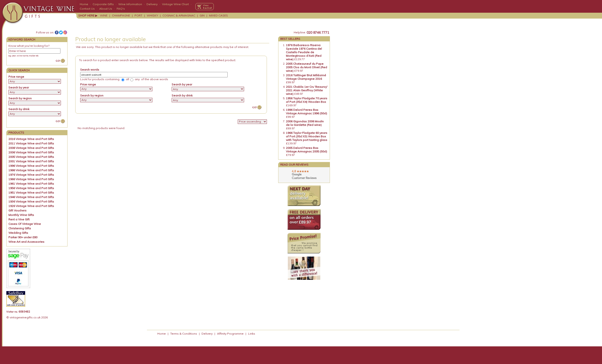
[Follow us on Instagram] (65, 32)
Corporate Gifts (103, 4)
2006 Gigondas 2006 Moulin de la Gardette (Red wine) (305, 123)
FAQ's (121, 8)
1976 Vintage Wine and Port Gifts (31, 174)
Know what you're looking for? (28, 45)
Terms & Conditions (183, 333)
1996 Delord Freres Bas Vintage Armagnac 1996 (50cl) (306, 111)
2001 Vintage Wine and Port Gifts (31, 161)
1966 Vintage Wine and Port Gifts (31, 179)
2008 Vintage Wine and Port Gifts (31, 148)
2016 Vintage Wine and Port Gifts (31, 139)
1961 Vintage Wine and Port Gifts (31, 183)
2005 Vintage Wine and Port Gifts (31, 156)
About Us (105, 8)
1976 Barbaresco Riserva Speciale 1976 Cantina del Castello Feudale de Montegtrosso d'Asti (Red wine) (304, 52)
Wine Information (130, 4)
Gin (202, 15)
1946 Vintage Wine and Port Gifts (31, 197)
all (127, 79)
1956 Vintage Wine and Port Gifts (31, 188)
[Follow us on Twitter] (61, 32)
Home (84, 4)
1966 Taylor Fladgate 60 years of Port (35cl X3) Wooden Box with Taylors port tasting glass (306, 136)
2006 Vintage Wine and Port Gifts (31, 152)
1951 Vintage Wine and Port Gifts (31, 192)
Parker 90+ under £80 (22, 237)
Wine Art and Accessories (26, 241)
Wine (103, 15)
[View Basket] (204, 6)
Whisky (152, 15)
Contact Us (87, 8)
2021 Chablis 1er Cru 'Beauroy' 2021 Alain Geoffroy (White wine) (307, 90)
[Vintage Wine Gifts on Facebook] (57, 32)
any (137, 79)
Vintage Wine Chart (175, 4)
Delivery (152, 4)
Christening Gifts (19, 228)
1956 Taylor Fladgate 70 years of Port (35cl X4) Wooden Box (306, 99)
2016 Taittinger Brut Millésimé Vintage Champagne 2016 (306, 76)
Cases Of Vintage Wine (24, 224)
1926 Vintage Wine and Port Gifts (31, 206)
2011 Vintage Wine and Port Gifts (31, 143)
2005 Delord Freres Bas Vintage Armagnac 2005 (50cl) (306, 149)
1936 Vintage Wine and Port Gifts (31, 201)
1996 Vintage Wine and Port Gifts (31, 165)
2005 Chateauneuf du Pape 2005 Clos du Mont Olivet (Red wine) (306, 67)
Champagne (121, 15)
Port (138, 15)
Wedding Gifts (18, 232)
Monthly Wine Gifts (21, 215)
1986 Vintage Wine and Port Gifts (31, 170)
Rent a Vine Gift (19, 219)
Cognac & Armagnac (178, 15)
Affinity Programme (230, 333)
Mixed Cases (218, 15)
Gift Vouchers (17, 210)
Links (251, 333)
